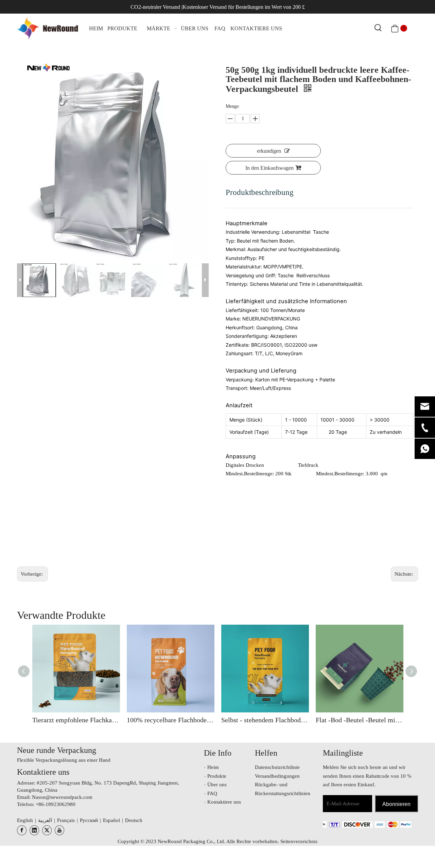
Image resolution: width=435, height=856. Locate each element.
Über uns (217, 784)
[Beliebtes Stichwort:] (378, 28)
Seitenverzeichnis (298, 841)
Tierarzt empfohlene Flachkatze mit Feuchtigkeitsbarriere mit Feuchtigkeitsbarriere (76, 720)
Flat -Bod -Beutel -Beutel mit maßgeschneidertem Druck (359, 720)
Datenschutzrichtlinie (277, 767)
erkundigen (269, 151)
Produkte (216, 776)
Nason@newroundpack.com (62, 797)
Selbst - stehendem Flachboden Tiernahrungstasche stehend (265, 720)
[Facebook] (22, 830)
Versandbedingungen (277, 776)
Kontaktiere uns (224, 802)
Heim (213, 767)
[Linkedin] (34, 830)
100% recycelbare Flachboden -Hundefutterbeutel (170, 720)
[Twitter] (47, 830)
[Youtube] (59, 830)
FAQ (212, 793)
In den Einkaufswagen (269, 168)
